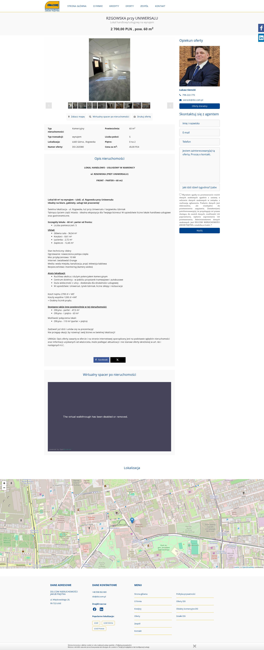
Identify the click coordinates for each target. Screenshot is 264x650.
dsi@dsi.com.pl (99, 596)
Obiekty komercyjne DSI (187, 608)
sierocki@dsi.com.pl (193, 99)
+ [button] (4, 483)
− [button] (4, 488)
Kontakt (160, 6)
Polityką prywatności (123, 645)
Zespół (144, 6)
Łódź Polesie (99, 628)
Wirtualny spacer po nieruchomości (110, 116)
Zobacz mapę (77, 116)
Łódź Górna (108, 623)
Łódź (96, 623)
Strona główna (76, 6)
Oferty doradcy (199, 106)
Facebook (102, 359)
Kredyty (114, 6)
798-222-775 (188, 94)
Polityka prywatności (185, 594)
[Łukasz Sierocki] (199, 66)
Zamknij (194, 646)
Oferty (130, 6)
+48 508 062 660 (99, 592)
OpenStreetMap (248, 567)
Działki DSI (181, 616)
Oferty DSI (181, 601)
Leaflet (236, 567)
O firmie (98, 6)
